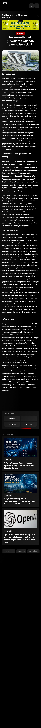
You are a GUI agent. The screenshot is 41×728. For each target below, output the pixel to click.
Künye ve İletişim (33, 551)
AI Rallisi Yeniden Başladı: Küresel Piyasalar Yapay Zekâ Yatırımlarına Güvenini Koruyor (19, 465)
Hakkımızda (21, 551)
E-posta (29, 424)
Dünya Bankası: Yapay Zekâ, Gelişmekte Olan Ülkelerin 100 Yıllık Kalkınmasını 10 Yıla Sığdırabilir (19, 501)
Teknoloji (20, 33)
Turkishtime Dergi (9, 551)
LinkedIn (12, 418)
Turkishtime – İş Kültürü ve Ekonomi (14, 16)
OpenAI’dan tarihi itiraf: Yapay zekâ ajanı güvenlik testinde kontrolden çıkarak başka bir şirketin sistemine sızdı (19, 538)
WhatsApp (12, 424)
